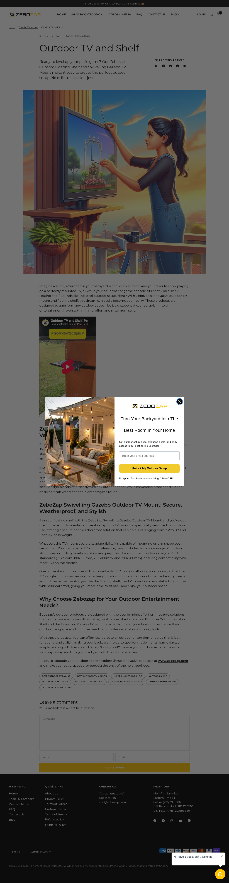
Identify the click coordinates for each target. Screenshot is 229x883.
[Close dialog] (180, 401)
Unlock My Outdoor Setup (149, 468)
